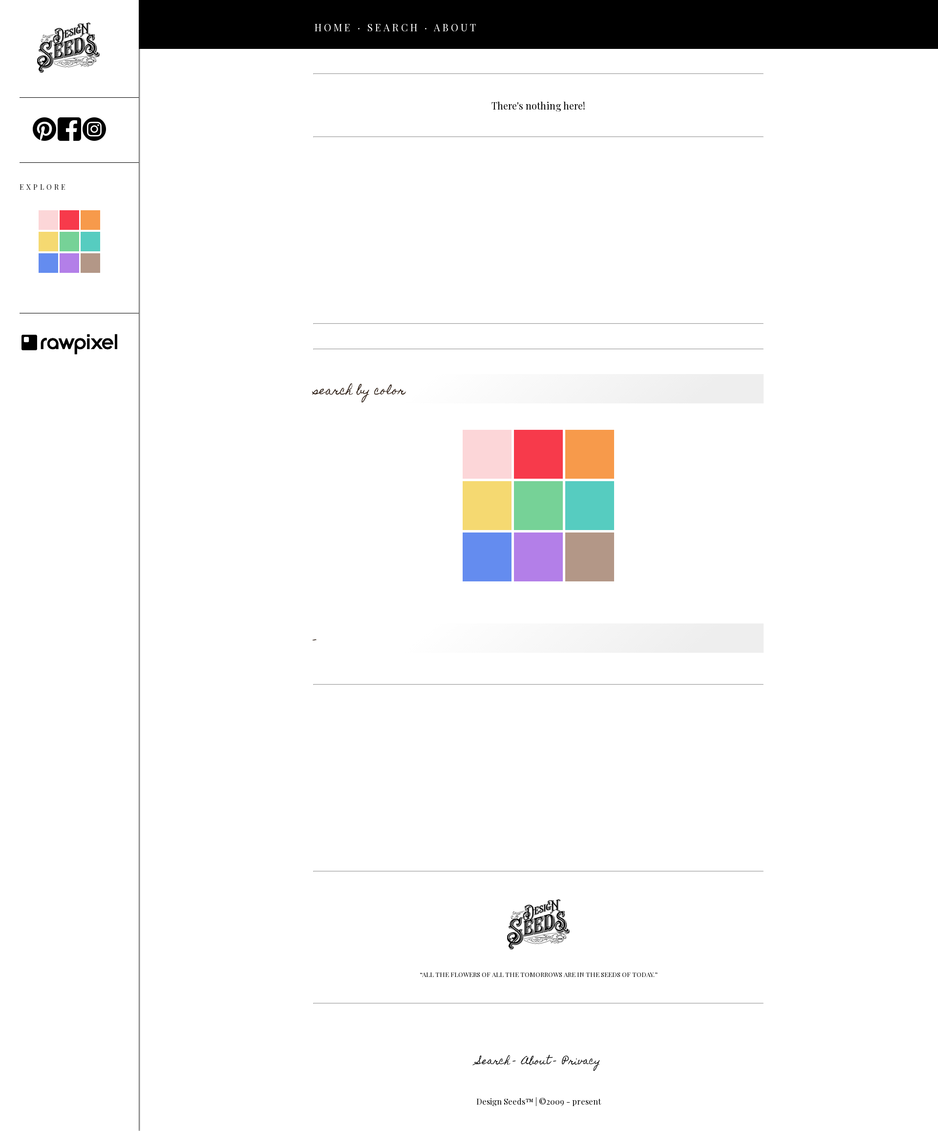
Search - (496, 1062)
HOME (334, 27)
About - (539, 1062)
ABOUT (456, 27)
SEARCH (393, 27)
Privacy (581, 1062)
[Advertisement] (538, 230)
